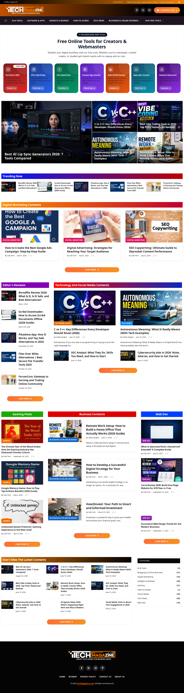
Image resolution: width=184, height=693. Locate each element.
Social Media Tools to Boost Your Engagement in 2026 (118, 603)
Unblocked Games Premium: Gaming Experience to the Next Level (21, 528)
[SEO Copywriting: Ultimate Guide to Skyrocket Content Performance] (154, 226)
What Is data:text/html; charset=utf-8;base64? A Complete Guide (160, 448)
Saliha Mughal (61, 337)
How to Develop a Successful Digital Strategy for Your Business (106, 468)
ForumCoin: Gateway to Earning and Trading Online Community (173, 185)
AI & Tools (17, 20)
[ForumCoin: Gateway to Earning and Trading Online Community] (153, 187)
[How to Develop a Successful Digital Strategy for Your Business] (64, 470)
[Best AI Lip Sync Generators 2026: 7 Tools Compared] (46, 132)
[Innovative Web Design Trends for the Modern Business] (162, 508)
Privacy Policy (88, 676)
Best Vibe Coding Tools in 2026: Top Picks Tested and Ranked (158, 126)
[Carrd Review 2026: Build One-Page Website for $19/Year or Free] (162, 470)
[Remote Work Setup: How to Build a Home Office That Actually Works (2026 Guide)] (160, 147)
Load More (90, 269)
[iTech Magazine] (24, 10)
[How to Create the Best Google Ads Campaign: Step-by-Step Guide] (29, 226)
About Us (120, 676)
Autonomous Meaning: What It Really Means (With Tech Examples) (113, 155)
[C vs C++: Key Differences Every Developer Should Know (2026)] (114, 116)
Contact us (105, 676)
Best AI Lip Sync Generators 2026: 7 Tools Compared (34, 156)
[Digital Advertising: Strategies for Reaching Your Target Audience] (92, 226)
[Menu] (5, 20)
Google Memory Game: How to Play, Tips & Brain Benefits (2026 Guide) (20, 490)
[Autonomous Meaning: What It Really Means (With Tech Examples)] (114, 147)
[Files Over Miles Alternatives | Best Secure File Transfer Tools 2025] (117, 187)
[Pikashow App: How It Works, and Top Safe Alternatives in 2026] (81, 187)
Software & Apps (36, 20)
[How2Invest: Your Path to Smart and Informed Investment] (64, 509)
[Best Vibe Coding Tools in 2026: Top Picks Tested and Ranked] (160, 116)
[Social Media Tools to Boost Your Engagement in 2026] (97, 605)
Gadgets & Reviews (59, 20)
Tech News (98, 20)
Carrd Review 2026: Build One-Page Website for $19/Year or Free (159, 487)
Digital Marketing (12, 240)
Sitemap (73, 676)
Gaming (6, 441)
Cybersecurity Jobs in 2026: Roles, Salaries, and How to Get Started (159, 354)
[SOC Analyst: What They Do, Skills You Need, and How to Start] (61, 356)
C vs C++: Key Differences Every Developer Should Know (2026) (146, 2)
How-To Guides (81, 20)
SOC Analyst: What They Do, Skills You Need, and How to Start (92, 354)
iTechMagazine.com (85, 683)
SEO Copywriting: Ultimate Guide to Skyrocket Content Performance (153, 249)
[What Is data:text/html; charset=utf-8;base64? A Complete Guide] (162, 431)
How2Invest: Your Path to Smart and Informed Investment (108, 506)
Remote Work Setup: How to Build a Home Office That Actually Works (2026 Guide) (157, 155)
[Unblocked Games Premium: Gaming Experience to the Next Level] (22, 511)
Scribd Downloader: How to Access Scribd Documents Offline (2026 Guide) (64, 187)
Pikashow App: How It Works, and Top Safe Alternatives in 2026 (100, 185)
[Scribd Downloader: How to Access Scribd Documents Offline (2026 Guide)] (45, 187)
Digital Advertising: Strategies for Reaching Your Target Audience (89, 249)
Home (62, 676)
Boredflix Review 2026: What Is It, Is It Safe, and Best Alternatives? (27, 185)
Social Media (143, 594)
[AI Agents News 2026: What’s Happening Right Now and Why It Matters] (52, 605)
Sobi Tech (10, 255)
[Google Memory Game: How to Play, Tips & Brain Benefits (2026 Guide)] (22, 473)
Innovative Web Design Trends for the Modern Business (161, 525)
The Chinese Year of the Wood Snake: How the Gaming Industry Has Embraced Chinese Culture (21, 449)
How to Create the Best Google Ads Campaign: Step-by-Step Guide (28, 249)
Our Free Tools (153, 20)
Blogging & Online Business (123, 20)
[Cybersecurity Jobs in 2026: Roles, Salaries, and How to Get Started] (127, 356)
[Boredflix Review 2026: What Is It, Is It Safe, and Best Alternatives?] (8, 187)
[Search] (179, 2)
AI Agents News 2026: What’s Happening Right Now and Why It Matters (72, 605)
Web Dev (162, 414)
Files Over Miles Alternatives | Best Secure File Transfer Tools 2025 (135, 187)
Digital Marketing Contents (22, 205)
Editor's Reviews (14, 285)
